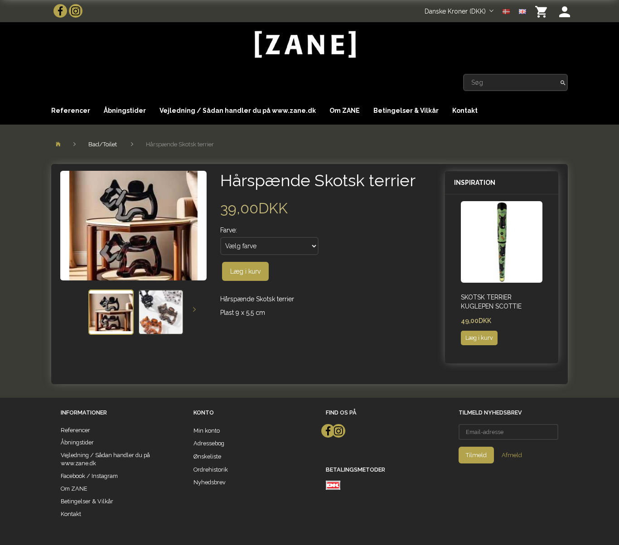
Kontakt (465, 110)
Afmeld (512, 455)
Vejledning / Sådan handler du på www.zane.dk (238, 110)
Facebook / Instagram (89, 476)
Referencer (70, 110)
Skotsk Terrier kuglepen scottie (491, 302)
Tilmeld (476, 455)
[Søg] (563, 82)
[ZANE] (304, 44)
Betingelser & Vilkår (406, 110)
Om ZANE (344, 110)
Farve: (228, 230)
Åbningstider (125, 110)
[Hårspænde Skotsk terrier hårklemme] (133, 225)
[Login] (565, 11)
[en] (522, 11)
